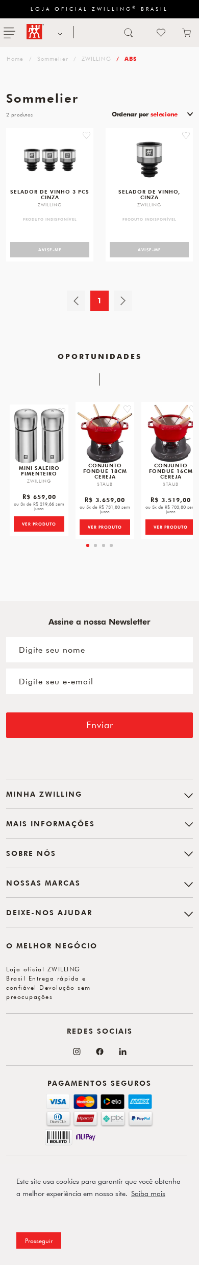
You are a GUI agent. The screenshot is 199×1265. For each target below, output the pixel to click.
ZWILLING (96, 58)
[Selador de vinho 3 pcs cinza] (49, 159)
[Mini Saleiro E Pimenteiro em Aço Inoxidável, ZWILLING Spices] (39, 436)
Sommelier (52, 58)
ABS (131, 58)
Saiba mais (148, 1193)
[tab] (88, 545)
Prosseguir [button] (39, 1240)
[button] (86, 135)
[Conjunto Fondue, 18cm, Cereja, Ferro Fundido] (105, 433)
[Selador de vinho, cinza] (149, 159)
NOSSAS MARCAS (59, 33)
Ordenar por (145, 114)
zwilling (14, 58)
